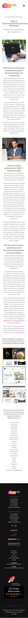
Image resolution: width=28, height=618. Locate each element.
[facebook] (12, 526)
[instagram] (16, 526)
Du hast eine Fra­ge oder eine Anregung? (14, 567)
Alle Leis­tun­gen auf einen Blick (14, 563)
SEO (5, 80)
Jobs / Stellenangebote (14, 558)
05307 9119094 (14, 518)
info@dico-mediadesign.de (14, 522)
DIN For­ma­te (14, 556)
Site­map (14, 559)
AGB (14, 554)
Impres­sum (14, 550)
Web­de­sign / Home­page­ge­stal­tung (14, 321)
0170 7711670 (14, 520)
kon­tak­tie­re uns (19, 332)
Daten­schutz (14, 552)
